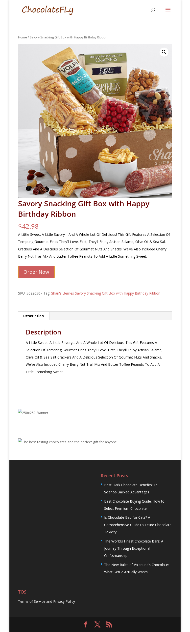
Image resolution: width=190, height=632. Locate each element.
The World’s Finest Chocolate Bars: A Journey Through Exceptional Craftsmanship (133, 548)
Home (22, 37)
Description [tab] (33, 315)
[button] (164, 52)
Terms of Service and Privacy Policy (46, 601)
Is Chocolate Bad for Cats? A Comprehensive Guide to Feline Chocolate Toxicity (137, 524)
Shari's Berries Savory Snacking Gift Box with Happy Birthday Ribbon (105, 293)
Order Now (36, 272)
